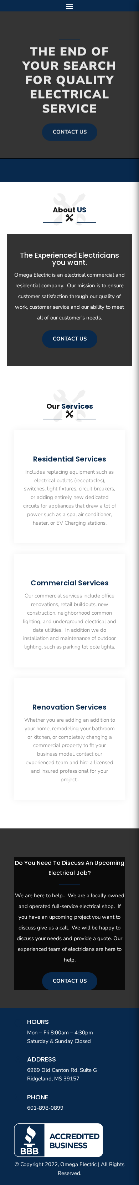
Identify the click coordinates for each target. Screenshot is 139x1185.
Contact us (70, 130)
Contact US (70, 338)
